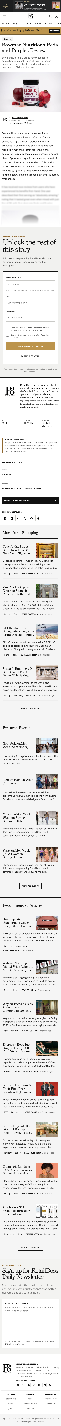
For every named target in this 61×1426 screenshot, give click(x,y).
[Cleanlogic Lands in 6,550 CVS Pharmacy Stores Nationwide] (47, 1170)
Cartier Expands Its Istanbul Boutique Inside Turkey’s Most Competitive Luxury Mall (17, 1130)
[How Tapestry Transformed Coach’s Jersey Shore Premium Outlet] (47, 923)
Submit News (51, 1399)
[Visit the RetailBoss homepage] (9, 391)
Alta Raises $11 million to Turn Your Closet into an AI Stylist (16, 1211)
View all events (30, 886)
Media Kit (50, 1403)
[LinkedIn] (44, 1385)
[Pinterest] (39, 1385)
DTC (6, 1112)
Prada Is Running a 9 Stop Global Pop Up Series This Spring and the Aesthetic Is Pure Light (17, 672)
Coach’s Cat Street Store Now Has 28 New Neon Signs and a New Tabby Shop (18, 550)
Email (9, 296)
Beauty (48, 23)
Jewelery (8, 1152)
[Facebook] (18, 1385)
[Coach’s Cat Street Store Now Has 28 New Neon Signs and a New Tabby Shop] (47, 550)
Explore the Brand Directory (17, 501)
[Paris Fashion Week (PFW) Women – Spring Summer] (47, 854)
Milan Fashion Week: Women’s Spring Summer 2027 (17, 818)
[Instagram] (34, 1385)
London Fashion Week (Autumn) (18, 781)
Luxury (5, 23)
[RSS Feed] (50, 1385)
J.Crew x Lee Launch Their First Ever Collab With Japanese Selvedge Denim (17, 1089)
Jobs (10, 1408)
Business (8, 946)
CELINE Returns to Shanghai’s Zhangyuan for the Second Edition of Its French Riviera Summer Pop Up (18, 632)
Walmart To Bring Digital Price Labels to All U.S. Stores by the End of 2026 (18, 967)
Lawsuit (14, 1030)
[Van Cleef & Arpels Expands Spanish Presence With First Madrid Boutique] (47, 591)
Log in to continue (30, 356)
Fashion (7, 1071)
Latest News (10, 1399)
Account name (13, 278)
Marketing (18, 695)
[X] (23, 1385)
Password (11, 311)
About (30, 1399)
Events (10, 1403)
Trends (28, 23)
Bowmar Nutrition (11, 488)
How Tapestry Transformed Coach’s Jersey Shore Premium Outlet (18, 923)
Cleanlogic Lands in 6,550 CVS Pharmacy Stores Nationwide (17, 1170)
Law (6, 1030)
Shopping (7, 39)
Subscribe (54, 31)
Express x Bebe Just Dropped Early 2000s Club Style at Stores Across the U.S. (17, 1048)
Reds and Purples (24, 153)
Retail (38, 23)
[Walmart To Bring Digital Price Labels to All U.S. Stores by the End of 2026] (47, 967)
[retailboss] (30, 16)
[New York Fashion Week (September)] (47, 745)
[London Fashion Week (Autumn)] (47, 781)
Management (21, 946)
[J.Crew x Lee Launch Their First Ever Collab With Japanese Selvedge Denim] (47, 1089)
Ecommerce (16, 1112)
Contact (30, 1408)
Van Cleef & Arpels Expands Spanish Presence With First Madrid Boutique (16, 591)
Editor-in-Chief (30, 1403)
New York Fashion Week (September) (15, 745)
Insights (17, 23)
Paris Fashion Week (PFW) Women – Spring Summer (16, 854)
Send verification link (30, 346)
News (6, 654)
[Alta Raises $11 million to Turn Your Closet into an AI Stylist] (47, 1211)
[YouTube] (29, 1385)
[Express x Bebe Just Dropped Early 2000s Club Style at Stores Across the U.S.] (47, 1048)
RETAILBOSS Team (20, 118)
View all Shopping (30, 708)
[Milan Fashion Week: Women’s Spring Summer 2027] (47, 818)
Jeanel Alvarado (33, 695)
